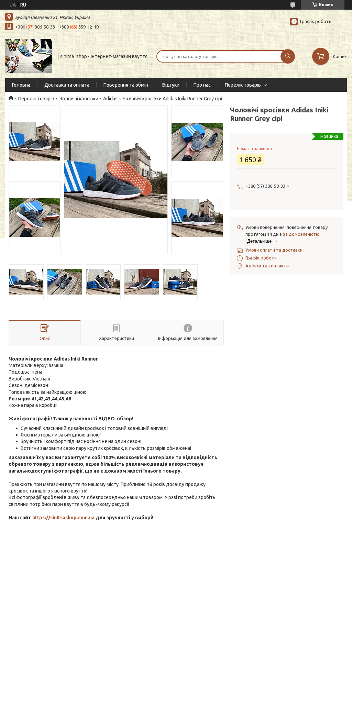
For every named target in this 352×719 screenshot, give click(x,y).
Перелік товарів (243, 84)
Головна (21, 84)
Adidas (110, 98)
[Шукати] (287, 56)
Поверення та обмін (125, 84)
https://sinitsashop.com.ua (63, 517)
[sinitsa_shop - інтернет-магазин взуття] (28, 55)
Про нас (202, 84)
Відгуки (170, 84)
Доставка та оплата (66, 84)
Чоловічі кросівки (78, 98)
